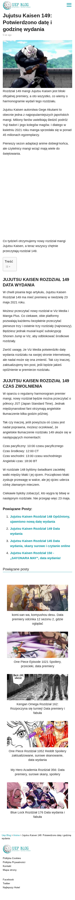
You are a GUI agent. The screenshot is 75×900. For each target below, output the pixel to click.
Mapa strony (10, 869)
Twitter (6, 883)
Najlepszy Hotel (11, 887)
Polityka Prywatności (14, 862)
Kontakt (7, 866)
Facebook (8, 879)
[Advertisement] (37, 197)
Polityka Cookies (12, 858)
